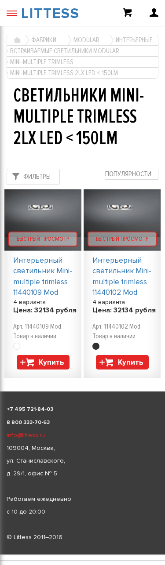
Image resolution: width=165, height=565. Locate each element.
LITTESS (50, 13)
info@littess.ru (26, 435)
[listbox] (82, 554)
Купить (51, 362)
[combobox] (131, 174)
